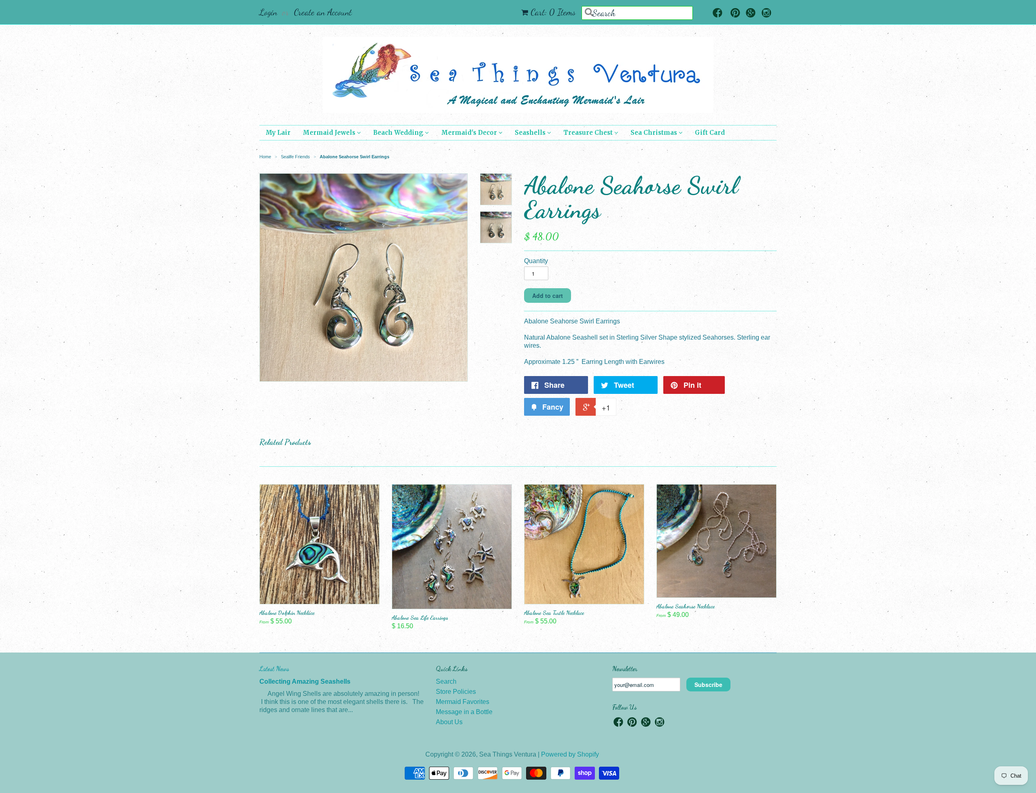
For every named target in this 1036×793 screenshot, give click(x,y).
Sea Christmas (655, 132)
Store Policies (456, 691)
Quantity (536, 260)
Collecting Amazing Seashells (304, 681)
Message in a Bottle (464, 711)
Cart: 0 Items (553, 12)
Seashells (531, 132)
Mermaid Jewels (330, 132)
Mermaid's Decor (470, 132)
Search (446, 681)
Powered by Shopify (570, 754)
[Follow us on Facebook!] (717, 13)
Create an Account (323, 12)
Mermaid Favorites (462, 701)
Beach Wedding (399, 132)
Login (268, 12)
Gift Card (710, 132)
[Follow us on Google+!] (751, 13)
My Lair (278, 132)
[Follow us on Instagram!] (766, 13)
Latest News (274, 668)
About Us (449, 722)
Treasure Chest (588, 132)
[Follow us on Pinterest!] (735, 13)
